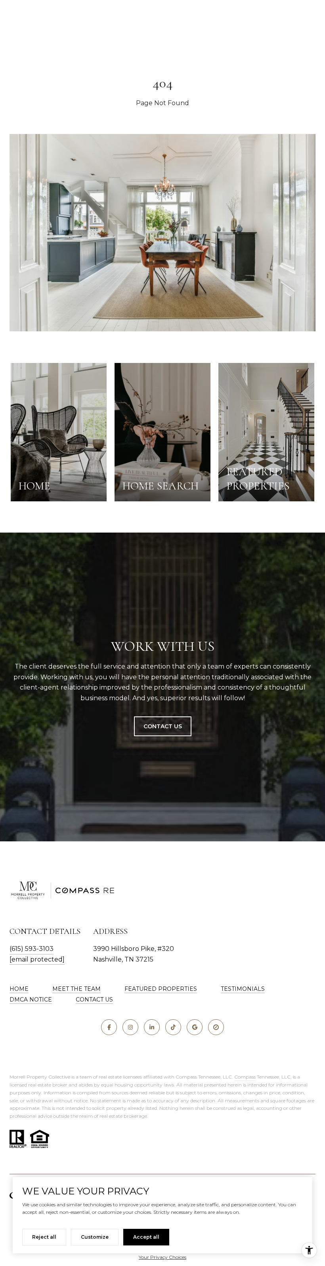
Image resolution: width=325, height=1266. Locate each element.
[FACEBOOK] (109, 1027)
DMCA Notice (31, 999)
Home (19, 989)
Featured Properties (160, 989)
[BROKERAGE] (216, 1027)
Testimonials (243, 989)
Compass (245, 1077)
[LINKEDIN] (152, 1027)
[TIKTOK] (173, 1027)
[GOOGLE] (195, 1027)
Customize (95, 1237)
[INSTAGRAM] (130, 1027)
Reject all (44, 1237)
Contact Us (162, 726)
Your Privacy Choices (162, 1257)
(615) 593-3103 (32, 948)
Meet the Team (76, 989)
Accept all (146, 1237)
